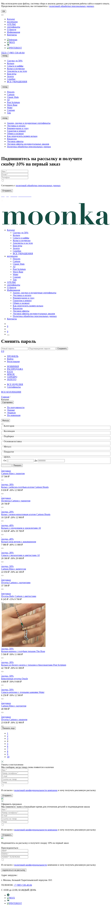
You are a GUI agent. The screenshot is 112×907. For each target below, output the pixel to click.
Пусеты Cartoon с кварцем (14, 719)
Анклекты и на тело (17, 71)
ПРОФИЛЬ (12, 356)
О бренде (11, 29)
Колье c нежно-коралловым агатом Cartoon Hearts (25, 514)
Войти (10, 359)
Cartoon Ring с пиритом (13, 473)
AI (8, 100)
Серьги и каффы (15, 66)
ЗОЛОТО (11, 379)
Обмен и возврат (15, 133)
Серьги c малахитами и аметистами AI (20, 555)
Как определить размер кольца (22, 136)
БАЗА (10, 371)
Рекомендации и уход (17, 128)
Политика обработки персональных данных (29, 146)
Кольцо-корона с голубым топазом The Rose (23, 651)
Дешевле (11, 412)
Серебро (11, 79)
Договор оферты (15, 141)
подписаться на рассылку (13, 870)
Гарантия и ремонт (16, 131)
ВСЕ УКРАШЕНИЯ (17, 81)
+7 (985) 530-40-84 (23, 885)
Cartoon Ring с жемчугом (13, 569)
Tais (9, 113)
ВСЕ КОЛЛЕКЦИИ (11, 392)
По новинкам (13, 415)
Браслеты (11, 74)
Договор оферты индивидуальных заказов (28, 144)
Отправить (7, 795)
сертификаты (13, 27)
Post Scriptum (13, 102)
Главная (5, 397)
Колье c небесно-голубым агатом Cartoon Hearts (25, 487)
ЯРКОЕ (11, 374)
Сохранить (62, 348)
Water (9, 107)
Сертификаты (14, 387)
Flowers (10, 92)
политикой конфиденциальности (30, 865)
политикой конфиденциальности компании (35, 790)
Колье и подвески (16, 68)
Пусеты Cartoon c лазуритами (15, 582)
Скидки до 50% (14, 60)
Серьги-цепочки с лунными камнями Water (22, 692)
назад (4, 56)
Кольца (10, 63)
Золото (10, 76)
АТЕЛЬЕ (11, 24)
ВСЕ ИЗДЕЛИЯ (15, 384)
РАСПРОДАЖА (15, 369)
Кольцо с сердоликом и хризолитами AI (21, 528)
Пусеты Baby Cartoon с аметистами (18, 596)
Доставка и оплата (16, 125)
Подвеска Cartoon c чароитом (15, 500)
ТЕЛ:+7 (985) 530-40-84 (12, 53)
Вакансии (12, 139)
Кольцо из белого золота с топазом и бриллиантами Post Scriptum (33, 665)
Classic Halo (13, 97)
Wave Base (12, 105)
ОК (3, 11)
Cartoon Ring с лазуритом (13, 706)
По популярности (15, 407)
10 (8, 757)
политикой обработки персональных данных (71, 6)
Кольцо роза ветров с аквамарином (18, 541)
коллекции (12, 21)
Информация (13, 32)
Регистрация (13, 361)
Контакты (12, 35)
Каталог (11, 19)
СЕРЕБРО (12, 377)
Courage (11, 110)
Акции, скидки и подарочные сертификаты (28, 123)
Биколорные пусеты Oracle (14, 678)
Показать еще (8, 728)
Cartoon (10, 94)
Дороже (11, 410)
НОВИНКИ (13, 366)
